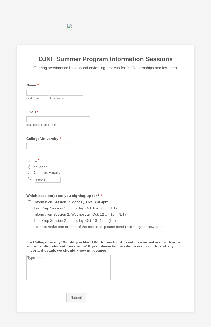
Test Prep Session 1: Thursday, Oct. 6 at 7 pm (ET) (75, 208)
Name (32, 85)
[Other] (34, 178)
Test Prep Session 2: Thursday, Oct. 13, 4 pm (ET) (75, 220)
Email (32, 112)
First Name (33, 98)
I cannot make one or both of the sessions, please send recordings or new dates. (99, 227)
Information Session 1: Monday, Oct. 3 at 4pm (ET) (75, 202)
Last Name (57, 98)
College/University (43, 139)
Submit (76, 297)
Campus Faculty (47, 172)
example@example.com (41, 124)
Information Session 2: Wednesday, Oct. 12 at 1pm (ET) (80, 214)
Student (40, 167)
